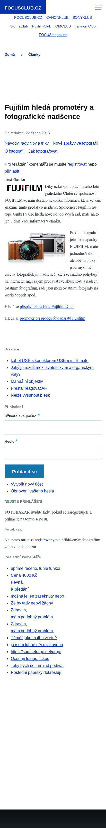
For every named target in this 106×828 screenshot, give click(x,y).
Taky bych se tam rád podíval (37, 665)
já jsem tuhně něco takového (37, 645)
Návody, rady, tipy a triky (27, 143)
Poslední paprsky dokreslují (36, 672)
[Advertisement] (53, 79)
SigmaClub (19, 26)
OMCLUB (63, 26)
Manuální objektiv (27, 381)
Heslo (10, 441)
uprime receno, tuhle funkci (35, 568)
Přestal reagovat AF (29, 388)
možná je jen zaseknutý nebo (37, 596)
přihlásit (12, 171)
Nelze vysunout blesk (30, 395)
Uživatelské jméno (21, 416)
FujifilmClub (41, 26)
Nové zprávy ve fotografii (75, 143)
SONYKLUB (82, 17)
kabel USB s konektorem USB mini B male (50, 360)
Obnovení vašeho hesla (32, 491)
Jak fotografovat (43, 151)
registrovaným (46, 539)
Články (34, 54)
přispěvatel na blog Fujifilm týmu (47, 306)
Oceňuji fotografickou (30, 658)
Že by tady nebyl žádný (32, 603)
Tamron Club (85, 26)
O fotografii (14, 151)
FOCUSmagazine (53, 35)
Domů (10, 54)
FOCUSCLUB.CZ (23, 8)
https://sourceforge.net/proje (36, 651)
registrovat (76, 164)
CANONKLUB (57, 17)
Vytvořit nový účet (27, 484)
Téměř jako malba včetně (34, 638)
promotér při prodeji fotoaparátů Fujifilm (52, 318)
